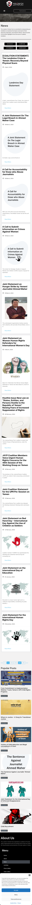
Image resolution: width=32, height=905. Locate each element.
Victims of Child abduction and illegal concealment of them (14, 745)
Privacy (19, 903)
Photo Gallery (7, 868)
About (5, 858)
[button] (29, 875)
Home (5, 855)
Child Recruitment (7, 826)
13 (15, 663)
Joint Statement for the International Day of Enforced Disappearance (15, 800)
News (5, 862)
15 (23, 663)
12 (12, 663)
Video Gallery (7, 871)
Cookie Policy (13, 903)
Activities (6, 865)
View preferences (16, 899)
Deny (16, 894)
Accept (16, 890)
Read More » (4, 696)
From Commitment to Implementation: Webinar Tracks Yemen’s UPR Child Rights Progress (15, 690)
